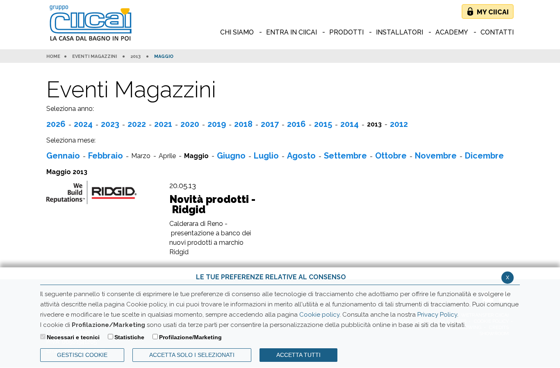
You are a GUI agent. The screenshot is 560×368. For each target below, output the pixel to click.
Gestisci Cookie (82, 355)
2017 (270, 124)
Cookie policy (319, 314)
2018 (243, 124)
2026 (56, 124)
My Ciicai (493, 12)
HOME (53, 57)
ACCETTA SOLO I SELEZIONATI (191, 355)
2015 (323, 124)
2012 (399, 124)
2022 (136, 124)
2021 (163, 124)
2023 (110, 124)
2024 (83, 124)
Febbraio (105, 156)
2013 (135, 57)
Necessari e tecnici (73, 337)
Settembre (345, 156)
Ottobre (391, 156)
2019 (216, 124)
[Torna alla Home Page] (92, 23)
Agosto (301, 156)
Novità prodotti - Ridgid (212, 204)
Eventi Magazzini (94, 57)
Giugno (231, 156)
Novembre (436, 156)
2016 (296, 124)
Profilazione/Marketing (190, 337)
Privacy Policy (437, 314)
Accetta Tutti (298, 355)
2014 (349, 124)
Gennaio (63, 156)
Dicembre (484, 156)
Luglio (266, 156)
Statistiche (129, 337)
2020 (189, 124)
